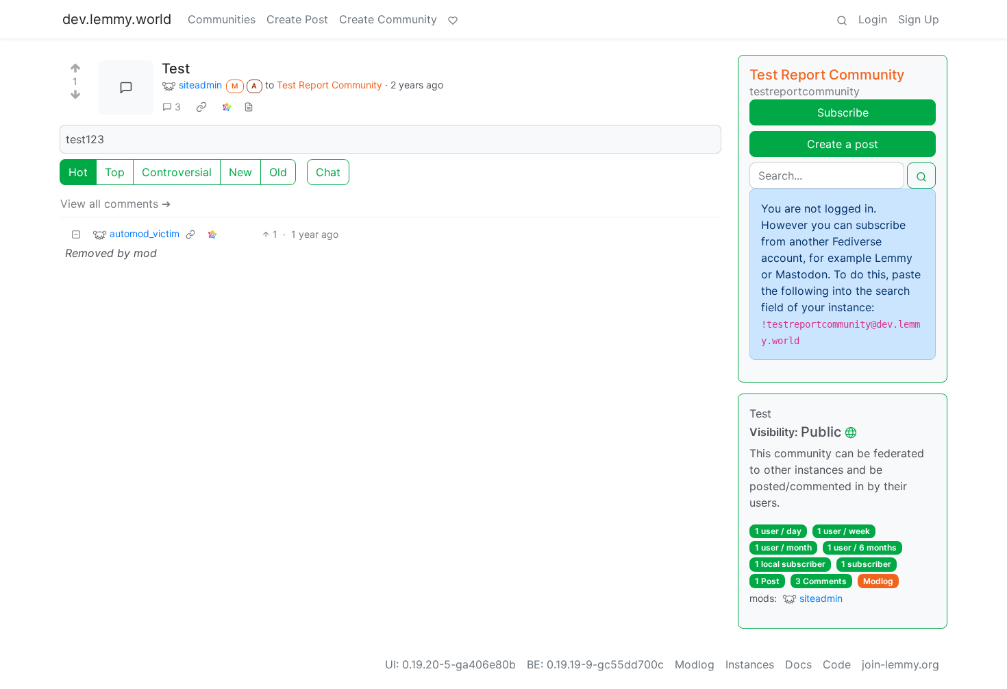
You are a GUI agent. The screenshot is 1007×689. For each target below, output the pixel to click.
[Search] (842, 19)
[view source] (249, 106)
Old (278, 172)
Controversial (177, 172)
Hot (78, 172)
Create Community (388, 19)
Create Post (297, 19)
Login (872, 19)
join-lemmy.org (900, 664)
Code (837, 664)
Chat (328, 172)
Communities (222, 19)
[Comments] (126, 87)
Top (115, 172)
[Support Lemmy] (453, 19)
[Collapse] (76, 234)
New (240, 172)
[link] (201, 106)
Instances (749, 664)
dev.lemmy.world (116, 19)
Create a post (842, 144)
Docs (798, 664)
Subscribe (843, 112)
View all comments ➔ (115, 203)
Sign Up (918, 19)
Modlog (878, 581)
